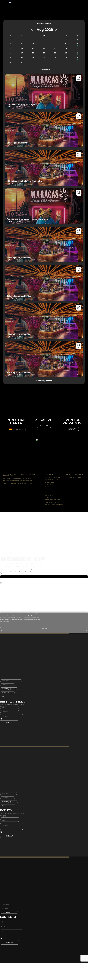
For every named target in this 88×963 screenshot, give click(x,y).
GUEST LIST (48, 497)
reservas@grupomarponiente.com (21, 480)
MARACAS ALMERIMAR (52, 477)
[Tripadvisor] (23, 490)
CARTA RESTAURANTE (52, 500)
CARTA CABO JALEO (52, 502)
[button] (44, 426)
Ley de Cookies (26, 585)
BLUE (47, 487)
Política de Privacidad (12, 585)
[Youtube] (17, 490)
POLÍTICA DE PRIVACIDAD (74, 475)
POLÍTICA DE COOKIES (73, 477)
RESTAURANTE (50, 475)
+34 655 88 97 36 (27, 483)
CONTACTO (49, 495)
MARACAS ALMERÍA (51, 479)
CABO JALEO (49, 482)
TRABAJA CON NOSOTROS (54, 505)
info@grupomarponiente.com (21, 478)
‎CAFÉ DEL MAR (50, 484)
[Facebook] (6, 490)
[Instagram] (12, 490)
